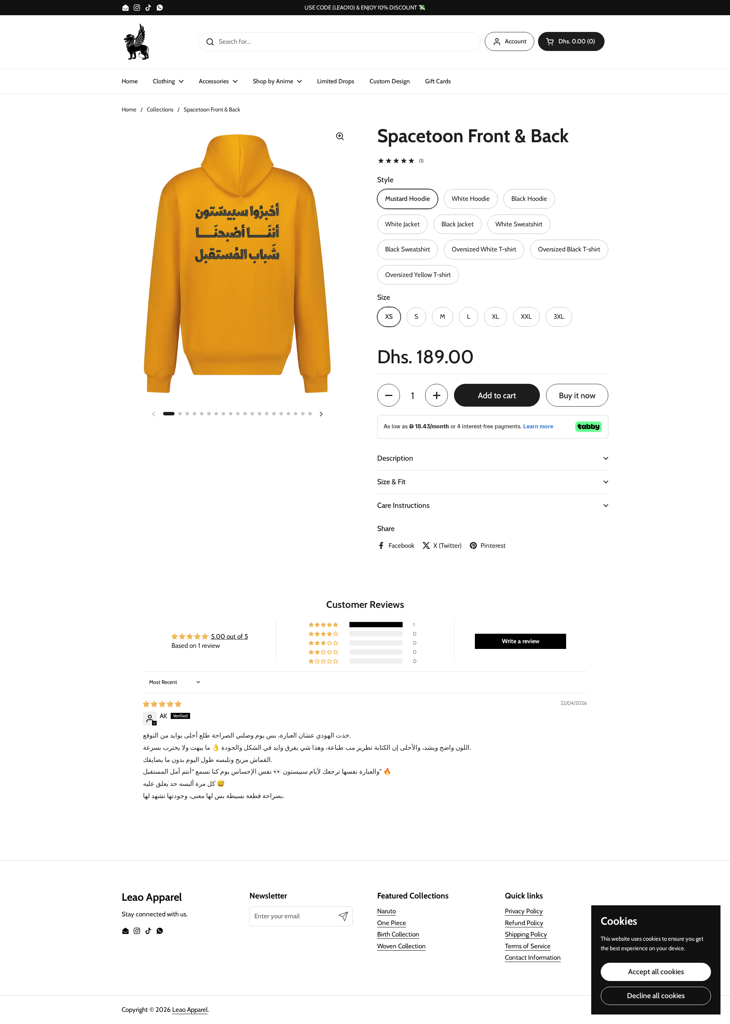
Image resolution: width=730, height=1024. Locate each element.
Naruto (386, 911)
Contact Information (533, 957)
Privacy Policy (524, 911)
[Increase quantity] (436, 395)
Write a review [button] (521, 641)
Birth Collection (398, 934)
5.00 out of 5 (229, 636)
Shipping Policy (526, 934)
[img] (162, 704)
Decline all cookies (656, 995)
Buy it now (577, 395)
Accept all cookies (656, 971)
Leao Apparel (190, 1009)
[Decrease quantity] (388, 395)
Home (129, 109)
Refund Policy (524, 923)
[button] (571, 41)
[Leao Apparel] (137, 42)
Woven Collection (401, 946)
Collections (160, 109)
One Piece (391, 923)
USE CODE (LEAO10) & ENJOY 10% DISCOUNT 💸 (365, 8)
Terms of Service (528, 946)
